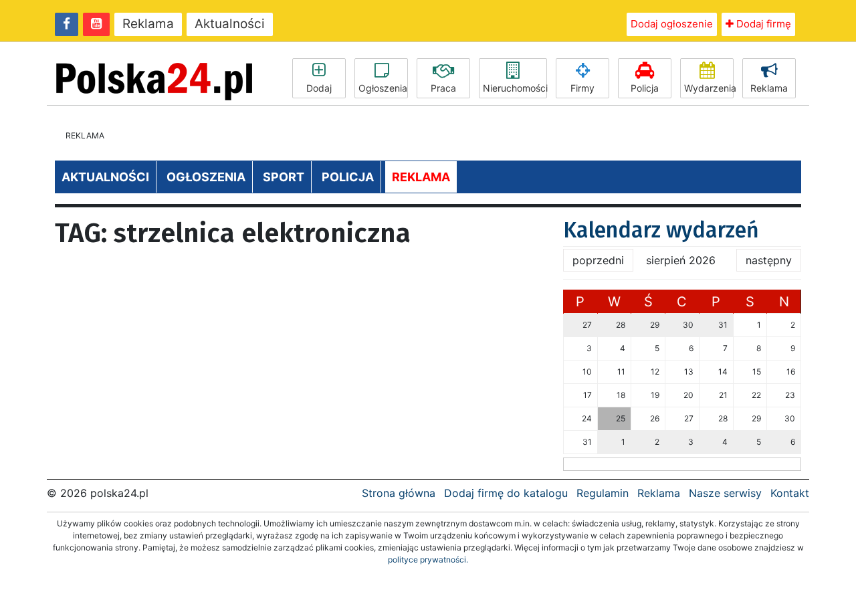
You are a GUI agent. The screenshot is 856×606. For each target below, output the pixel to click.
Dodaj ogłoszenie (672, 23)
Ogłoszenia (382, 88)
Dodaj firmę (762, 23)
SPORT (283, 177)
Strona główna (398, 493)
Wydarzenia (709, 88)
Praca (443, 88)
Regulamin (602, 493)
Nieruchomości (515, 88)
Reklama (148, 23)
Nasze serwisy (725, 493)
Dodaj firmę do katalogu (506, 493)
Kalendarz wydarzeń (661, 230)
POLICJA (348, 177)
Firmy (582, 88)
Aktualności (230, 23)
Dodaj (319, 88)
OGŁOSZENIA (206, 177)
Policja (645, 88)
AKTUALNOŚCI (105, 177)
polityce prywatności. (428, 559)
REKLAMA (421, 177)
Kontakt (789, 493)
